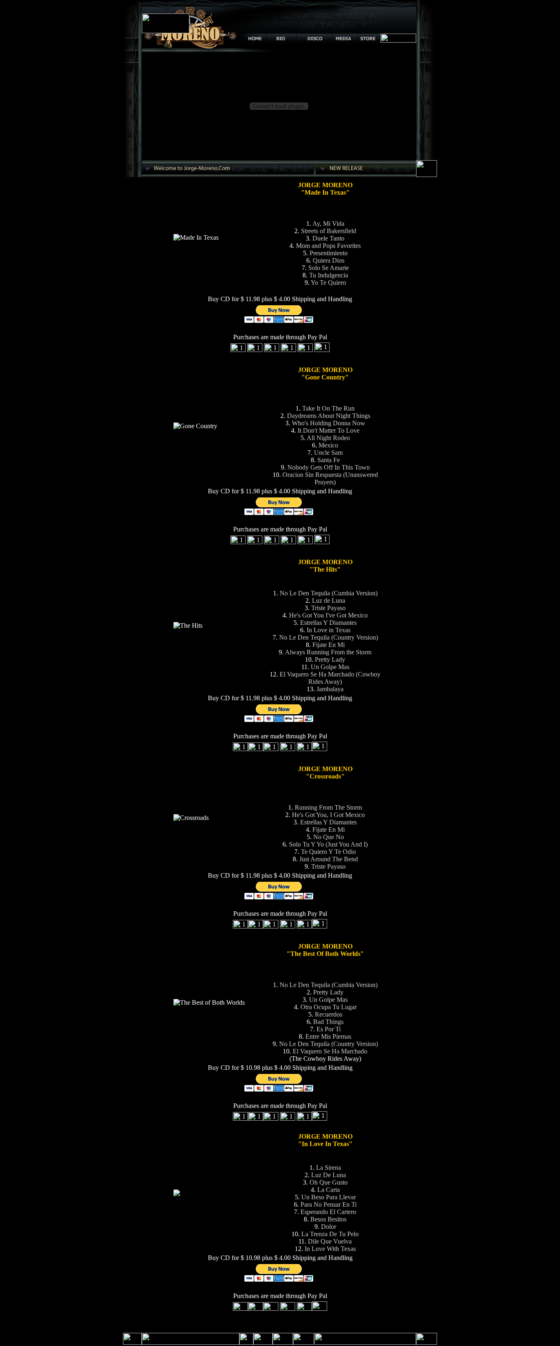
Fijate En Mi (328, 644)
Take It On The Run (328, 408)
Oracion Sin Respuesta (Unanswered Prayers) (330, 478)
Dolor (328, 1226)
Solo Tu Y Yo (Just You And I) (328, 844)
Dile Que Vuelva (330, 1241)
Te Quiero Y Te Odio (328, 851)
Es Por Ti (328, 1029)
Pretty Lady (330, 659)
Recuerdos (328, 1014)
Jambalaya (330, 688)
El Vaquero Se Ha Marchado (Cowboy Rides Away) (330, 678)
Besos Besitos (328, 1219)
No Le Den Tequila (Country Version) (328, 637)
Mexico (328, 445)
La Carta (328, 1189)
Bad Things (328, 1021)
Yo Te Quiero (328, 282)
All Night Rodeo (328, 437)
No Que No (328, 836)
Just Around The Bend (328, 859)
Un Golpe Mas (330, 666)
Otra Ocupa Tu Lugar (328, 1006)
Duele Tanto (328, 238)
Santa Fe (328, 459)
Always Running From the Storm (328, 652)
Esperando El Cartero (328, 1211)
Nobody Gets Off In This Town (328, 467)
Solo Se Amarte (328, 267)
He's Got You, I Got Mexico (328, 814)
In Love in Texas (329, 629)
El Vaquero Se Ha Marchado (330, 1051)
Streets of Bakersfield (328, 230)
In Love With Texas (330, 1248)
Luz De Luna (328, 1174)
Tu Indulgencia (328, 275)
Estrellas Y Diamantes (328, 622)
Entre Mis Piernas (328, 1036)
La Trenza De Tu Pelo (330, 1233)
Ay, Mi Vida (328, 223)
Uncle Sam (328, 452)
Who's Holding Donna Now (328, 423)
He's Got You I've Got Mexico (328, 615)
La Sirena (328, 1167)
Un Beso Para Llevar (328, 1197)
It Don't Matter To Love (329, 430)
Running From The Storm (328, 807)
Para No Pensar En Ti (328, 1204)
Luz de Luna (328, 600)
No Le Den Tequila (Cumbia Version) (329, 593)
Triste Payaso (328, 607)
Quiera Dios (328, 260)
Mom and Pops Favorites (328, 245)
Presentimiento (329, 253)
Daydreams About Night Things (328, 415)
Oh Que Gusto (329, 1182)
